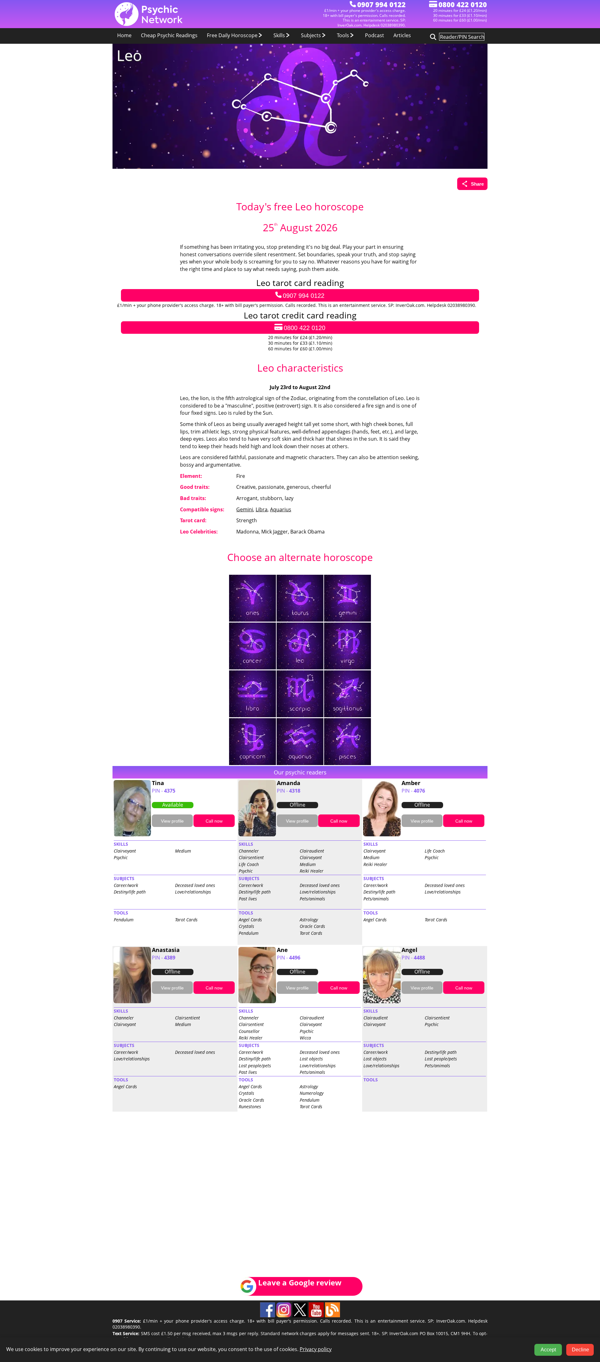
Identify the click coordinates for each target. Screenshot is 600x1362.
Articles (402, 35)
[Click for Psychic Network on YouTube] (317, 1316)
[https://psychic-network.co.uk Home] (148, 24)
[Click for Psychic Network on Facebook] (268, 1316)
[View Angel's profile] (382, 1002)
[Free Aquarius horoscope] (300, 764)
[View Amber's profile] (382, 835)
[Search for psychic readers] (432, 36)
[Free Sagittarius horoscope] (347, 716)
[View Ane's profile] (257, 1002)
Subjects (311, 35)
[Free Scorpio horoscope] (300, 716)
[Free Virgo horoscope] (347, 668)
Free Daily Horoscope (233, 35)
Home (124, 35)
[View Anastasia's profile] (132, 1002)
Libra (262, 509)
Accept (548, 1349)
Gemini (244, 509)
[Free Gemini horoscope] (347, 620)
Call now (214, 821)
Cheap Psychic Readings (169, 35)
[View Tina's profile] (132, 835)
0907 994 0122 (303, 295)
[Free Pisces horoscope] (347, 764)
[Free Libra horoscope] (253, 716)
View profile (172, 821)
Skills (279, 35)
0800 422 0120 (304, 327)
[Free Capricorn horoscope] (253, 764)
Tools (343, 35)
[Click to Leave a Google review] (294, 1294)
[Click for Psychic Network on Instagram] (284, 1316)
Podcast (374, 35)
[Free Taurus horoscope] (300, 620)
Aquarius (280, 509)
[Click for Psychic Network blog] (332, 1316)
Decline (580, 1349)
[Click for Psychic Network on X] (300, 1316)
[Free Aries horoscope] (253, 620)
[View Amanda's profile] (257, 835)
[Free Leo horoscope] (300, 668)
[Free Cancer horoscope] (253, 668)
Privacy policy (316, 1349)
